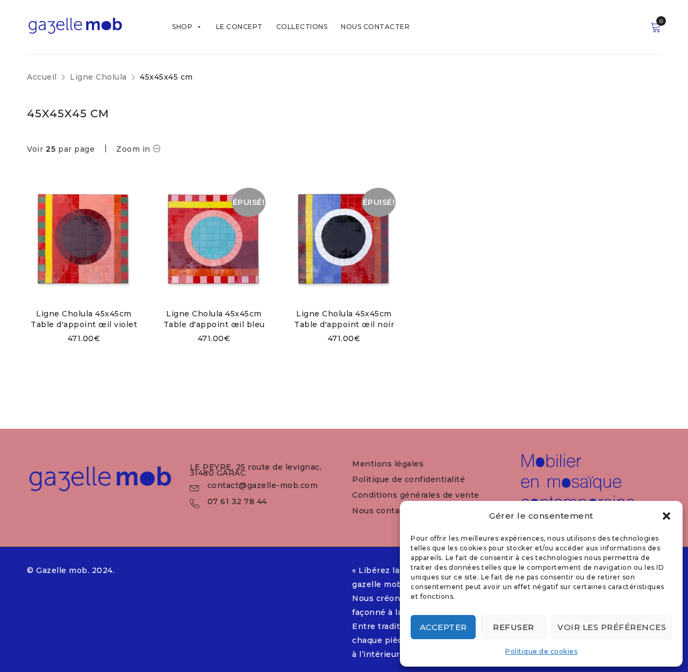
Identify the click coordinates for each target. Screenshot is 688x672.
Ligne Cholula (98, 77)
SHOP (182, 27)
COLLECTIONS (302, 27)
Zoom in (133, 149)
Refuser (513, 627)
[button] (666, 516)
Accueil (42, 77)
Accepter (443, 627)
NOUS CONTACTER (375, 27)
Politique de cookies (541, 651)
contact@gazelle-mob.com (262, 485)
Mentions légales (388, 464)
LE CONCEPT (239, 27)
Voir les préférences (611, 627)
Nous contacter (384, 510)
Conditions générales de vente (415, 495)
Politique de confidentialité (408, 479)
